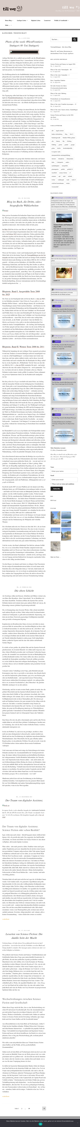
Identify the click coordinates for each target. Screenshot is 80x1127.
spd (59, 176)
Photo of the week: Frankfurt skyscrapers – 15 (63, 104)
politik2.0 (70, 169)
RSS (62, 459)
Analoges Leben (21, 20)
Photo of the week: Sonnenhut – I (60, 75)
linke (53, 162)
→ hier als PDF (40, 299)
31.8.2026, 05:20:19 (68, 379)
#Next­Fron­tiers (40, 58)
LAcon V (57, 306)
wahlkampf (61, 180)
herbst (59, 148)
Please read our (63, 484)
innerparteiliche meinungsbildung (61, 155)
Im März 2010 (6, 229)
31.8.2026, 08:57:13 (71, 255)
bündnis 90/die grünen (69, 138)
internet (54, 159)
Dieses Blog (8, 20)
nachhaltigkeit (55, 166)
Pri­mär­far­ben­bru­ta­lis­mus (15, 98)
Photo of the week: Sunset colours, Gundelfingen (64, 110)
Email (52, 475)
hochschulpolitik (67, 148)
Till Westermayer (58, 197)
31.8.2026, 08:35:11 (70, 289)
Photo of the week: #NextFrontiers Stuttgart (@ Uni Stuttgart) (24, 43)
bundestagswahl (56, 138)
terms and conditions (68, 484)
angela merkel (60, 131)
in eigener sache (56, 152)
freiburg (69, 141)
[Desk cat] (5, 805)
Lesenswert (47, 20)
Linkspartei (60, 162)
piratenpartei (55, 169)
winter (68, 183)
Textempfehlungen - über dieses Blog (61, 47)
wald (67, 180)
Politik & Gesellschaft (60, 20)
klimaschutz (70, 159)
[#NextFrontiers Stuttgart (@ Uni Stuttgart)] (24, 52)
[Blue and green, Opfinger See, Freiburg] (66, 515)
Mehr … (7, 25)
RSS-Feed (53, 500)
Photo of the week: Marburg (58, 93)
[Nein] (78, 1123)
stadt (64, 176)
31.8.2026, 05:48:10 (68, 341)
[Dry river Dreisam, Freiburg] (66, 534)
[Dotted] (5, 211)
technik (70, 176)
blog (66, 134)
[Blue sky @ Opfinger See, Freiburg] (55, 531)
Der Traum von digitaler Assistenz (24, 800)
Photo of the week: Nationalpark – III (61, 69)
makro (67, 162)
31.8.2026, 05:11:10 (68, 414)
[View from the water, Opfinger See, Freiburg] (66, 523)
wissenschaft (55, 187)
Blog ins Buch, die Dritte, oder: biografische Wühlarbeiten (24, 203)
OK (40, 1124)
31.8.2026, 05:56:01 (68, 306)
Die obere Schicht (24, 590)
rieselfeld (54, 173)
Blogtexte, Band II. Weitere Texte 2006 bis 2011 (23, 346)
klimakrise (61, 159)
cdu (53, 141)
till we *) (71, 7)
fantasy (58, 141)
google (73, 145)
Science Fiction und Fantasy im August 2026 (63, 64)
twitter (53, 180)
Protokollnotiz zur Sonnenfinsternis (60, 99)
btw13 (71, 134)
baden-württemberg (57, 134)
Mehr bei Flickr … (56, 557)
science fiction (63, 173)
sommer (54, 176)
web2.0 (74, 180)
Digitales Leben (35, 20)
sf (70, 173)
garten (60, 145)
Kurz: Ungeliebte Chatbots (58, 80)
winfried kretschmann (58, 183)
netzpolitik (65, 166)
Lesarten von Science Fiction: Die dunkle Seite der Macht (24, 936)
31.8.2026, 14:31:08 (71, 197)
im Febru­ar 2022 (11, 234)
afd (52, 131)
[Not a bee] (55, 546)
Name (52, 467)
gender (66, 145)
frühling (54, 145)
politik (63, 169)
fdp (63, 141)
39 (29, 1108)
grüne (53, 148)
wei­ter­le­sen (5, 919)
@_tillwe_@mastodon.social (58, 450)
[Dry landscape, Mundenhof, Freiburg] (55, 518)
